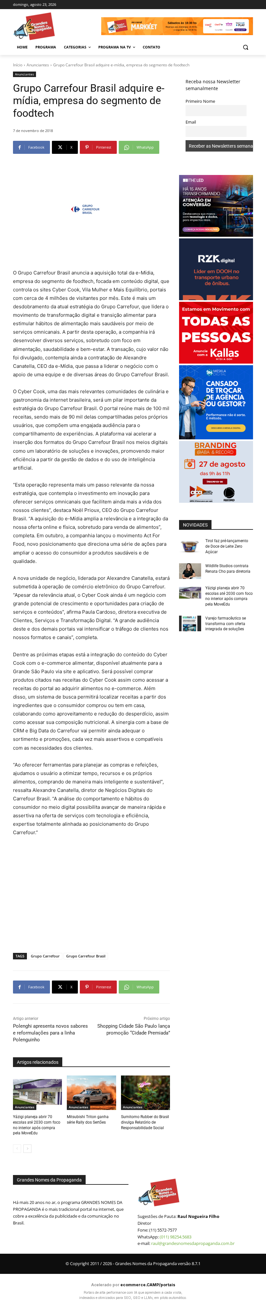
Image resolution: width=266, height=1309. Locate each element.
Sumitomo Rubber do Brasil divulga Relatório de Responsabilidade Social (145, 1122)
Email (191, 122)
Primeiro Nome (200, 101)
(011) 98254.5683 (175, 1237)
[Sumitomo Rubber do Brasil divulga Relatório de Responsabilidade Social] (145, 1092)
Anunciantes (38, 65)
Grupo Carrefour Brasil (85, 956)
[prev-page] (17, 1148)
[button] (245, 47)
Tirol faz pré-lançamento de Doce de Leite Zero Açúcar (226, 546)
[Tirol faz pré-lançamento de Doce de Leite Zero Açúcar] (190, 546)
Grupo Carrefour (45, 956)
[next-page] (27, 1148)
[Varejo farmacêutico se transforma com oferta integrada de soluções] (190, 623)
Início (17, 65)
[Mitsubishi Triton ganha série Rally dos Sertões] (91, 1092)
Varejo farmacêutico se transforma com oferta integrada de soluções (225, 624)
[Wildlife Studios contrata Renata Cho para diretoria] (190, 571)
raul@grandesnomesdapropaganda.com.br (193, 1243)
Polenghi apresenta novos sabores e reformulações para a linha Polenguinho (50, 1033)
